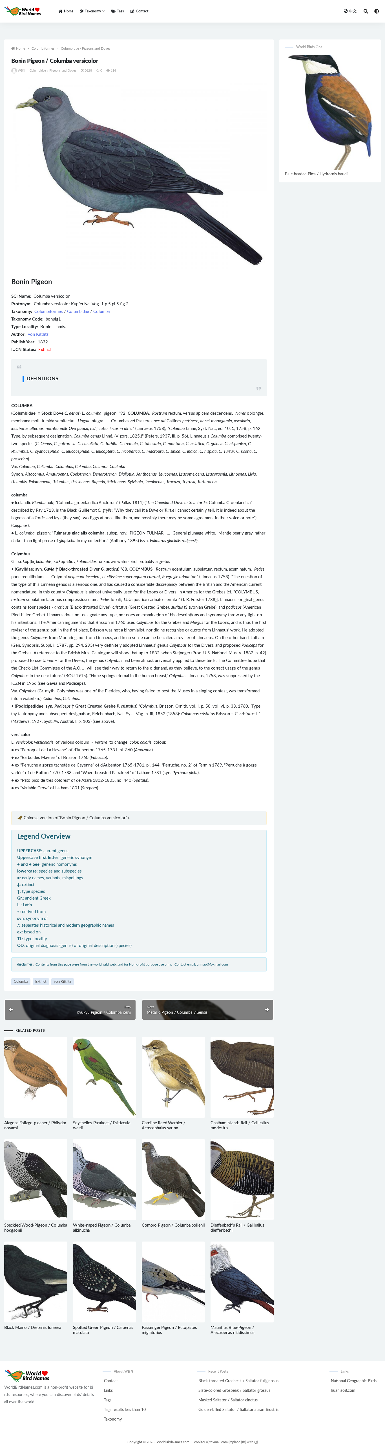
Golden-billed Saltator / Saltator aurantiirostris (238, 1410)
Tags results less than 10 (125, 1410)
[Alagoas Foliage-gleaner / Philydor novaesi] (35, 1077)
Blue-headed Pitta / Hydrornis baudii (316, 174)
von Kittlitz (38, 334)
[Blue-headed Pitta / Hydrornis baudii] (330, 112)
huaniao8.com (343, 1391)
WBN (21, 70)
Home (68, 11)
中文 (353, 11)
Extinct (41, 982)
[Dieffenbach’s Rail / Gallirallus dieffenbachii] (242, 1179)
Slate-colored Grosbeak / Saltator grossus (234, 1391)
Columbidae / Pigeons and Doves (85, 48)
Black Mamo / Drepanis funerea (32, 1328)
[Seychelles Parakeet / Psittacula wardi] (104, 1077)
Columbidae (78, 312)
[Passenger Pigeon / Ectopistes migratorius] (173, 1282)
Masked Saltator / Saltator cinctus (228, 1400)
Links (108, 1391)
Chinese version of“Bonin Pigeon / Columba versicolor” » (77, 818)
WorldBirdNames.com (173, 1442)
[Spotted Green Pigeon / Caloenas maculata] (104, 1282)
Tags (120, 11)
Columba (101, 312)
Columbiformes (43, 48)
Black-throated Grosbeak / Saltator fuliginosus (238, 1381)
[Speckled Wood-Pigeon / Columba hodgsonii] (35, 1179)
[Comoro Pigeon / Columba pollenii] (173, 1179)
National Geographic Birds (354, 1381)
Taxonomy (113, 1419)
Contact (142, 11)
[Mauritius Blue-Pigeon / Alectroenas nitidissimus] (242, 1282)
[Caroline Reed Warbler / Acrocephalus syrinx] (173, 1077)
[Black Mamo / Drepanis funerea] (35, 1282)
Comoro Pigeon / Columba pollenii (173, 1225)
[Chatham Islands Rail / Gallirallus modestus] (242, 1077)
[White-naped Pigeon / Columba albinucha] (104, 1179)
